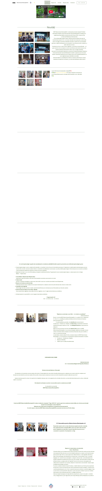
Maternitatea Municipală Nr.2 (22, 2)
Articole (59, 2)
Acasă (46, 2)
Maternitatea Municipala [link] (61, 72)
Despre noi (53, 2)
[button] (34, 3)
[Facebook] (13, 2)
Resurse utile (66, 2)
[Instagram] (14, 2)
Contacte (72, 2)
